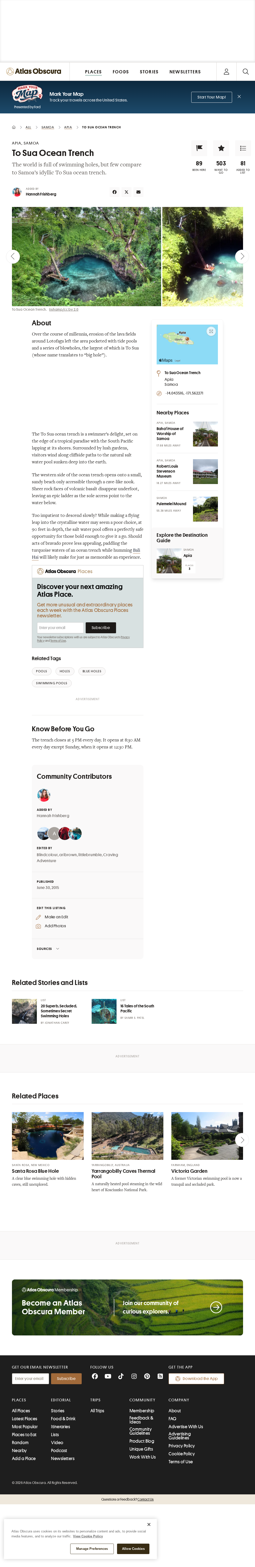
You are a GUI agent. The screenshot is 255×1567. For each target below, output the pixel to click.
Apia (188, 556)
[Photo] (205, 434)
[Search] (245, 71)
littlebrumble (90, 855)
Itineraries (60, 1427)
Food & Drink (63, 1419)
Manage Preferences (92, 1549)
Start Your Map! (211, 97)
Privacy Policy (182, 1446)
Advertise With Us (186, 1427)
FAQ (172, 1419)
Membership (141, 1411)
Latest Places (24, 1419)
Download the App (200, 1379)
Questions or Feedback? (127, 1499)
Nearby (19, 1451)
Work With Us (142, 1457)
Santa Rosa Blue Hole (35, 1171)
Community (142, 1400)
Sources (44, 948)
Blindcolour (47, 855)
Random (20, 1443)
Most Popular (25, 1427)
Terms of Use (58, 640)
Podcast (59, 1451)
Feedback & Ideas (141, 1420)
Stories (57, 1411)
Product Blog (141, 1441)
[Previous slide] (13, 257)
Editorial (61, 1400)
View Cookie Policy (88, 1536)
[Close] (148, 1524)
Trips (95, 1400)
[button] (199, 148)
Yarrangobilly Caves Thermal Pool (123, 1174)
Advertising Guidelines (180, 1436)
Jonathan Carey (57, 1023)
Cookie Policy (182, 1454)
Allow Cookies (133, 1549)
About (175, 1411)
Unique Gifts (141, 1449)
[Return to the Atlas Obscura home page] (35, 71)
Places (19, 1400)
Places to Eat (24, 1435)
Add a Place (24, 1459)
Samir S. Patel (134, 1018)
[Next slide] (242, 257)
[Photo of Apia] (169, 560)
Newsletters (62, 1459)
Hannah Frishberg (41, 194)
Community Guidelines (140, 1431)
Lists (55, 1435)
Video (57, 1443)
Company (179, 1400)
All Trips (97, 1411)
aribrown (68, 855)
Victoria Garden (189, 1171)
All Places (21, 1411)
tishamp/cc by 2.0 (63, 309)
